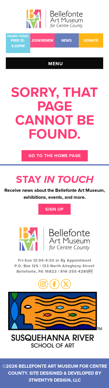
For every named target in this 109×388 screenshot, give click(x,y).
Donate (91, 40)
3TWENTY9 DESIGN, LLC (54, 380)
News (66, 40)
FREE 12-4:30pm (18, 41)
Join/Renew (42, 40)
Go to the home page (54, 155)
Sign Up (54, 209)
